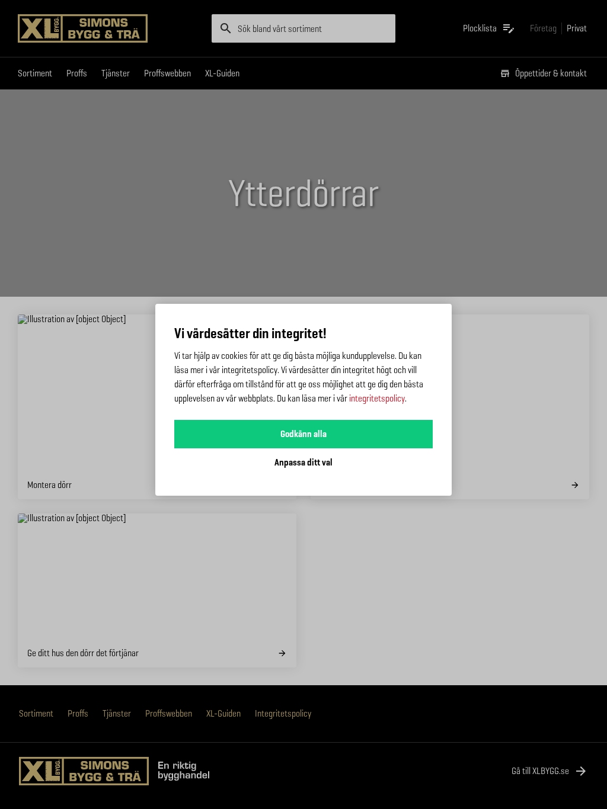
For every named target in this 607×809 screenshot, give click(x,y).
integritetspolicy (377, 398)
